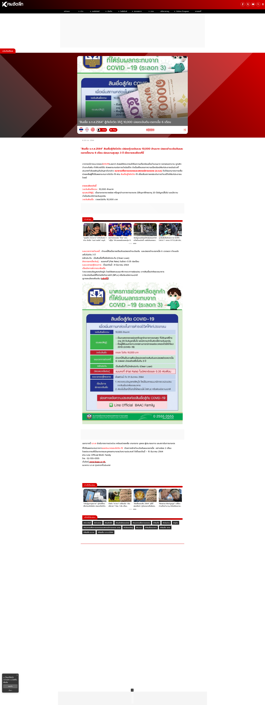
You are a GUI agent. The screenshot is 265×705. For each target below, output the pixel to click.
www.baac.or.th (97, 461)
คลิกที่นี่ (104, 278)
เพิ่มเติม (5, 682)
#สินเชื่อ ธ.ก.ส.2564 (105, 532)
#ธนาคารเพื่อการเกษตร (141, 523)
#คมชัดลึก (108, 523)
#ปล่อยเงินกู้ (128, 527)
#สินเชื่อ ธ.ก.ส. (89, 532)
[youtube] (253, 4)
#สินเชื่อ (156, 523)
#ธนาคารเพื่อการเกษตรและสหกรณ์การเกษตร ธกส (101, 527)
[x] (248, 4)
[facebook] (243, 4)
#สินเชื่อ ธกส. (165, 527)
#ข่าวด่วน (97, 523)
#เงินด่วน (166, 523)
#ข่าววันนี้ (87, 523)
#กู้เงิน (175, 523)
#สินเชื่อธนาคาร (151, 527)
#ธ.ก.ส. (139, 527)
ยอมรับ (10, 686)
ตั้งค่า (10, 690)
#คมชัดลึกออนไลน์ (122, 523)
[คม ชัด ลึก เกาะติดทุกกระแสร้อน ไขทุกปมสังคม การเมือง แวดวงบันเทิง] (132, 5)
